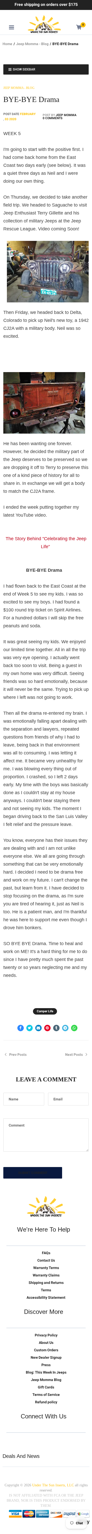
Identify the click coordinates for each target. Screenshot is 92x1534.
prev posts (18, 1054)
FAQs (46, 1253)
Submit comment (33, 1173)
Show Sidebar (24, 69)
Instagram (43, 1441)
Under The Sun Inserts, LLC (53, 1485)
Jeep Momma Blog (46, 1380)
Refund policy (46, 1402)
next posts (74, 1054)
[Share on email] (38, 1028)
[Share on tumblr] (56, 1028)
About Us (46, 1343)
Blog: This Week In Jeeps (46, 1372)
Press (46, 1365)
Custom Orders (46, 1350)
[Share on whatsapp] (74, 1028)
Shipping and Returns (46, 1283)
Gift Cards (46, 1387)
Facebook (21, 1441)
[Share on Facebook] (20, 1028)
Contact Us (46, 1260)
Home (7, 44)
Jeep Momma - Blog (32, 44)
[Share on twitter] (29, 1028)
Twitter (10, 1441)
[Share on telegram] (65, 1028)
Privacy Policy (46, 1335)
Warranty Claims (46, 1275)
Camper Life (45, 1011)
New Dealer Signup (46, 1357)
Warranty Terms (46, 1268)
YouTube (32, 1441)
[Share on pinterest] (47, 1028)
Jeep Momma (66, 115)
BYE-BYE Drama (31, 99)
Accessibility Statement (46, 1297)
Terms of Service (46, 1395)
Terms (46, 1290)
